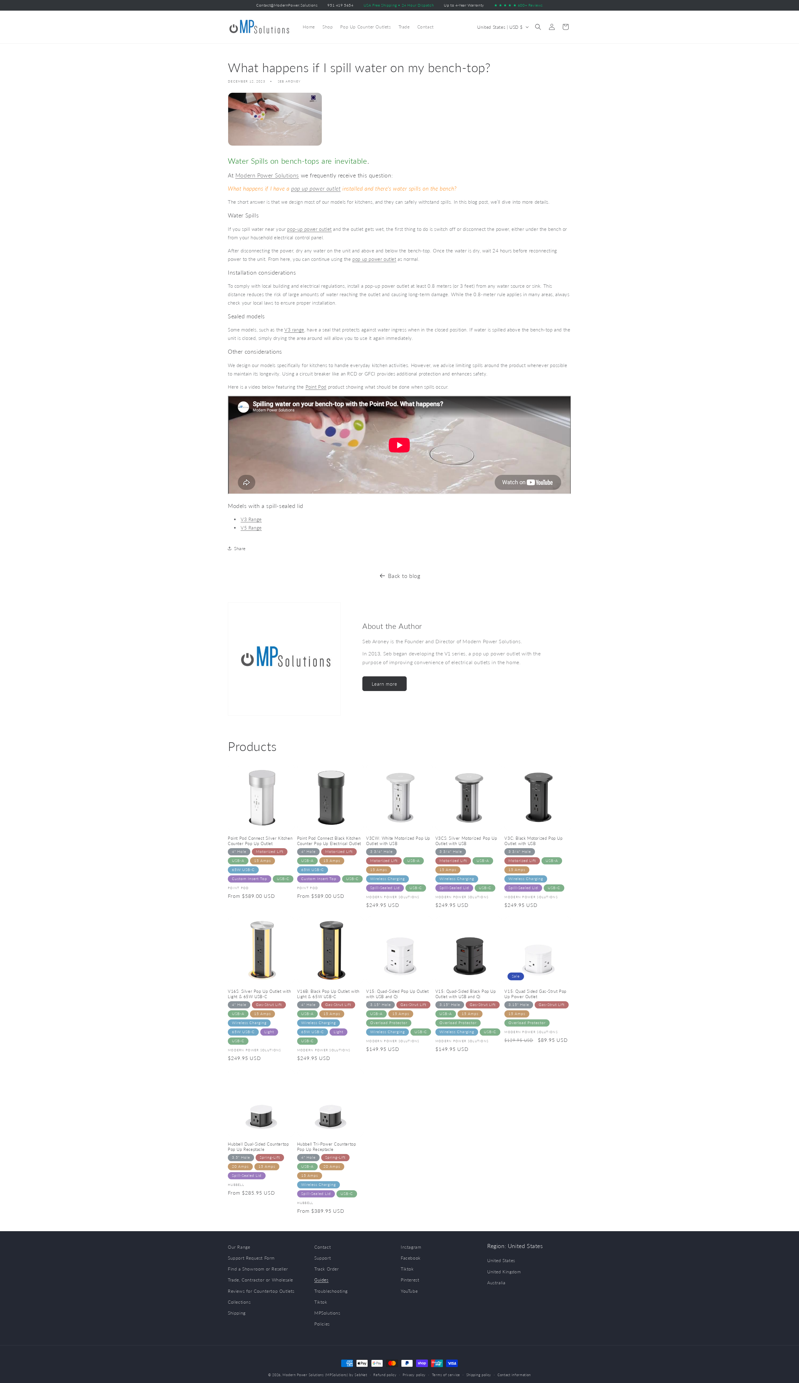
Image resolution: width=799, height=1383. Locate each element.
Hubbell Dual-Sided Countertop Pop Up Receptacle (258, 1147)
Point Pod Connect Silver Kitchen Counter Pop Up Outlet (260, 841)
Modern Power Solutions (267, 175)
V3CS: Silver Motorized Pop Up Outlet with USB (466, 841)
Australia (496, 1282)
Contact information (514, 1374)
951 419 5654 (340, 5)
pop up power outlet (316, 188)
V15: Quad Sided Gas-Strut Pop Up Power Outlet (535, 994)
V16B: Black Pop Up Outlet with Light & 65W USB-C (328, 994)
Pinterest (410, 1280)
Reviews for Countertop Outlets (261, 1291)
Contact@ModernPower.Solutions (286, 5)
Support (322, 1258)
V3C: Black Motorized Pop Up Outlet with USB (533, 841)
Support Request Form (251, 1258)
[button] (538, 27)
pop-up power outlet (309, 229)
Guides (321, 1280)
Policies (322, 1323)
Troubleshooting (331, 1291)
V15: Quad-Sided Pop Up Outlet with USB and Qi (397, 994)
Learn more (384, 684)
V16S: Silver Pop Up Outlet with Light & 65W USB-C (259, 994)
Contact (322, 1247)
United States (501, 1260)
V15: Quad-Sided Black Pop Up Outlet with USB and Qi (465, 994)
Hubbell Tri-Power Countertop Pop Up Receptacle (326, 1147)
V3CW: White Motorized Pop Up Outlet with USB (398, 841)
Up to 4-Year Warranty (464, 5)
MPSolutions (327, 1313)
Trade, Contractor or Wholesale (260, 1280)
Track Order (326, 1268)
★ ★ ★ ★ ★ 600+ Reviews (518, 5)
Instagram (411, 1247)
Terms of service (446, 1374)
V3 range (294, 329)
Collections (239, 1302)
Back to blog (404, 575)
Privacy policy (414, 1374)
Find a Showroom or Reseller (258, 1268)
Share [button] (240, 548)
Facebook (411, 1258)
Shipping (237, 1313)
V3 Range (251, 519)
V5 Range (251, 527)
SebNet (361, 1375)
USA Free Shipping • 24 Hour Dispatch (399, 5)
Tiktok (320, 1302)
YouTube (409, 1291)
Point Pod (316, 387)
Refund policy (384, 1374)
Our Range (239, 1247)
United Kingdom (504, 1271)
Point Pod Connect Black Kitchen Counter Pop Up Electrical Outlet (329, 841)
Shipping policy (479, 1374)
